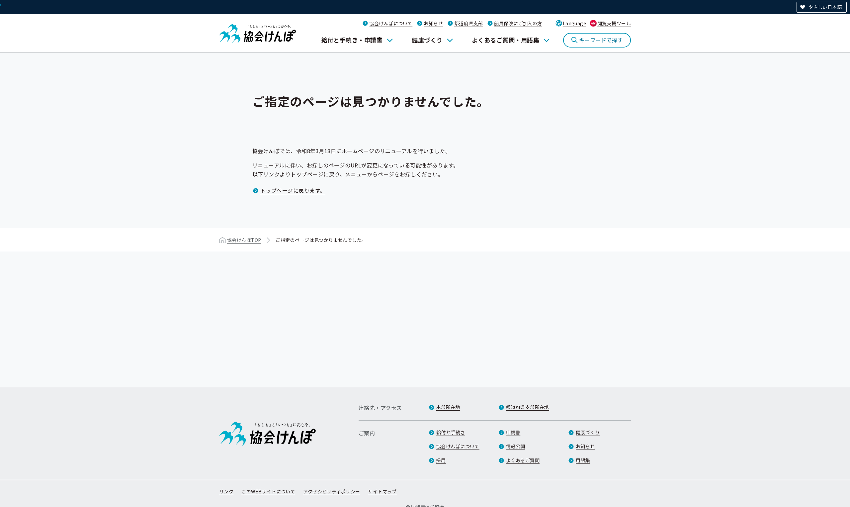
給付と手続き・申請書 (352, 40)
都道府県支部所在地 (527, 407)
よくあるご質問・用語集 (505, 40)
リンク (226, 491)
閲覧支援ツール (614, 23)
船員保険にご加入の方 (518, 23)
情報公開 (515, 446)
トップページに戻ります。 (292, 190)
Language (574, 23)
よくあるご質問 (523, 460)
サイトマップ (382, 491)
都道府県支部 (468, 23)
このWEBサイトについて (268, 491)
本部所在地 (448, 407)
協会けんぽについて (390, 23)
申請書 (513, 432)
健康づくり (427, 40)
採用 (441, 460)
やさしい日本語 (825, 7)
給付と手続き (450, 432)
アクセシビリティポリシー (331, 491)
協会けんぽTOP (244, 240)
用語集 (583, 460)
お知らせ (433, 23)
